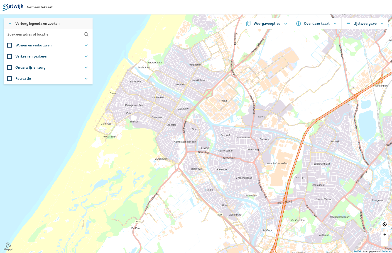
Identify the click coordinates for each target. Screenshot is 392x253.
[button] (384, 224)
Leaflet (357, 251)
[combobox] (43, 34)
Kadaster (386, 251)
